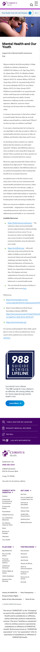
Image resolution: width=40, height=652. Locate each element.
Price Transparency (27, 592)
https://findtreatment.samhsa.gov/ (20, 223)
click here (6, 338)
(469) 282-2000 (8, 465)
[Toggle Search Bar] (31, 5)
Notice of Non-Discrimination (12, 599)
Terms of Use (29, 599)
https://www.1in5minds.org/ (16, 322)
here (24, 288)
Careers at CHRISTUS (9, 592)
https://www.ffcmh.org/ (16, 248)
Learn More (14, 403)
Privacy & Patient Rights (10, 596)
